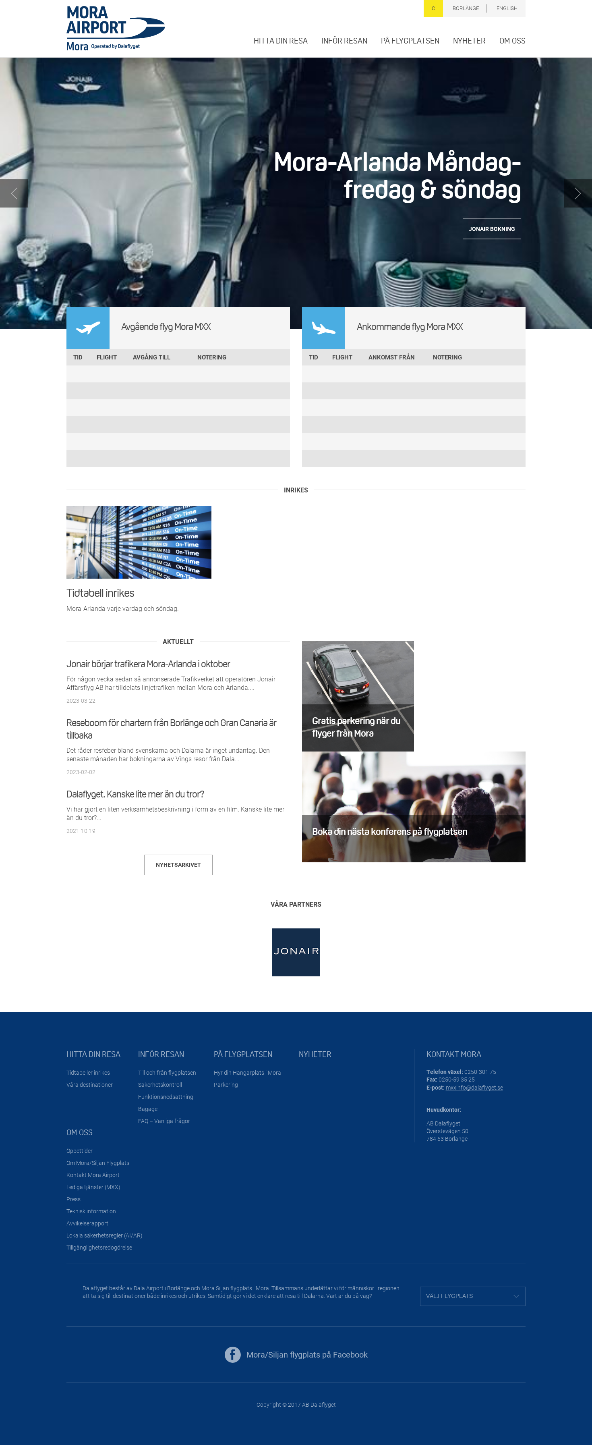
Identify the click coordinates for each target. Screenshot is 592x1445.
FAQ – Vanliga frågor (164, 1121)
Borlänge (466, 8)
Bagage (147, 1109)
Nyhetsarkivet (178, 864)
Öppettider (79, 1150)
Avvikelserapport (87, 1223)
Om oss (512, 41)
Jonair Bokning (492, 229)
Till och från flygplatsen (167, 1072)
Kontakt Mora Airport (93, 1175)
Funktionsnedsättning (165, 1096)
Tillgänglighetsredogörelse (99, 1247)
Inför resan (344, 41)
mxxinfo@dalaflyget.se (474, 1087)
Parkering (226, 1084)
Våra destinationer (89, 1084)
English (507, 8)
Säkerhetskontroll (160, 1084)
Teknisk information (91, 1211)
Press (73, 1199)
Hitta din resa (281, 41)
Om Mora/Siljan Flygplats (97, 1163)
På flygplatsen (410, 41)
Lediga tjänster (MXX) (93, 1187)
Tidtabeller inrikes (88, 1072)
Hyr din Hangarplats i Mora (247, 1072)
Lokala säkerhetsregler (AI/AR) (104, 1235)
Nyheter (469, 41)
